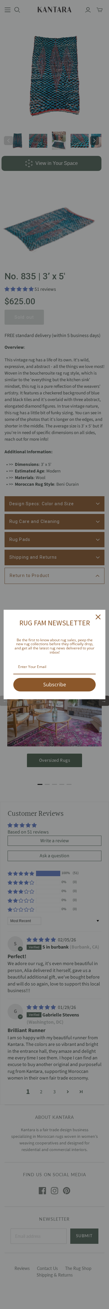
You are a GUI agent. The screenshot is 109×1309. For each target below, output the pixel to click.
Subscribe (54, 684)
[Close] (98, 617)
